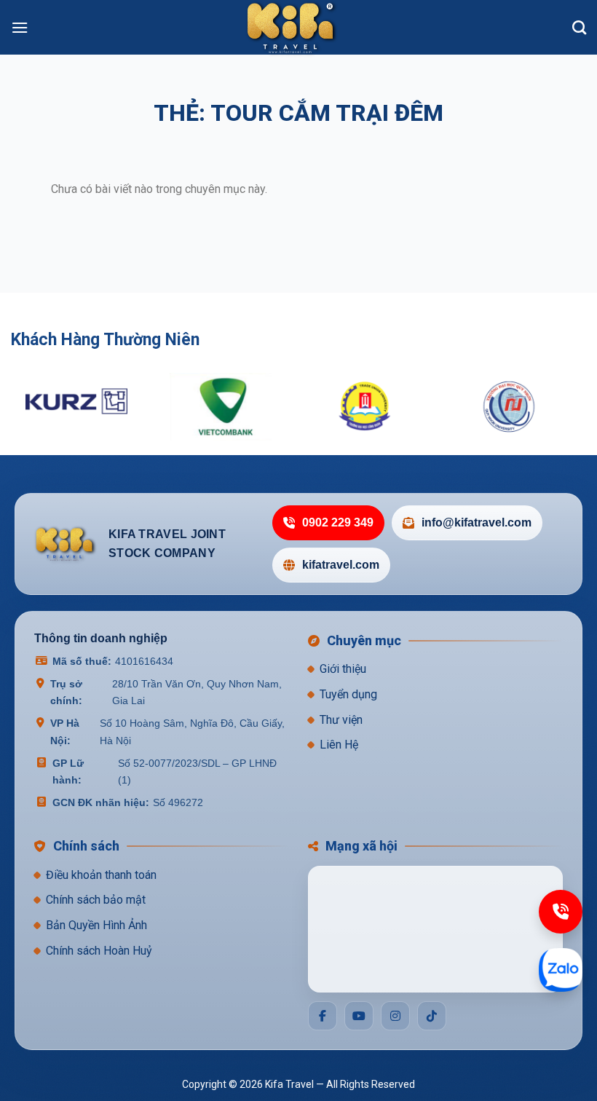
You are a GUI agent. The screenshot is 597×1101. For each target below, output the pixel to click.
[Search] (579, 27)
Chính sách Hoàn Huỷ (99, 951)
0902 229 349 (337, 522)
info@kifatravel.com (476, 522)
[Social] (322, 1015)
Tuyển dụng (348, 694)
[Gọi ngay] (560, 912)
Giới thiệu (343, 669)
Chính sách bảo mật (96, 900)
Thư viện (341, 720)
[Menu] (19, 27)
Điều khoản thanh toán (101, 875)
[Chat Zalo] (560, 970)
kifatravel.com (340, 565)
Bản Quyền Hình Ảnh (96, 925)
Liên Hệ (339, 744)
